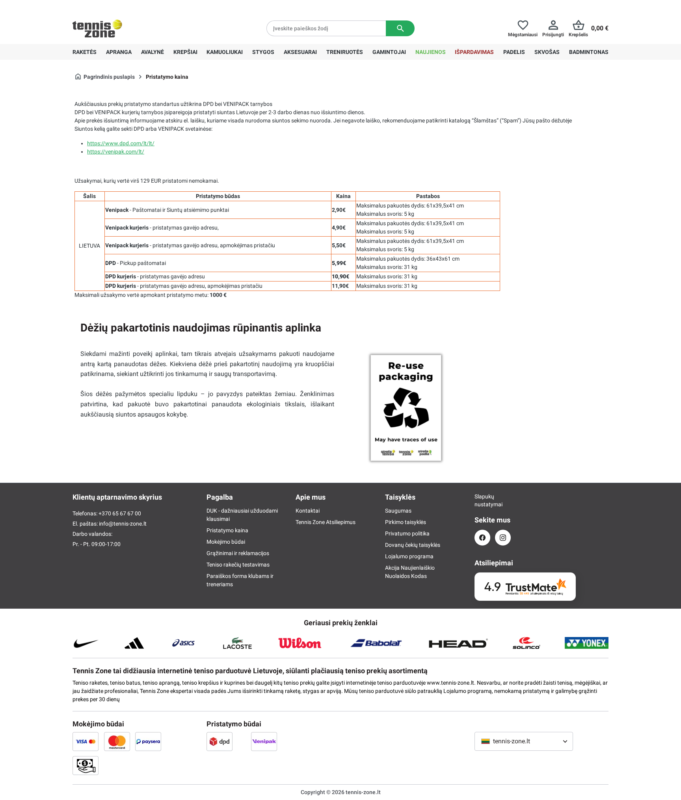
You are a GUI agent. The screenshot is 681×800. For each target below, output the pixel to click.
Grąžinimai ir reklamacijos (238, 553)
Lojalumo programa (409, 556)
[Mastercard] (117, 741)
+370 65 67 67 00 (131, 6)
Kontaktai (308, 510)
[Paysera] (148, 741)
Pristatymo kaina (227, 530)
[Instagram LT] (503, 538)
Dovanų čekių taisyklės (412, 545)
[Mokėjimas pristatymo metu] (86, 765)
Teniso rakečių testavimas (238, 564)
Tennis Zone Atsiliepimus (325, 522)
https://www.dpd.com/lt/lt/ (120, 143)
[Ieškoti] (400, 28)
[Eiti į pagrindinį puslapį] (97, 28)
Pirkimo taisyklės (405, 522)
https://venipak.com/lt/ (115, 151)
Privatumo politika (407, 533)
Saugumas (398, 510)
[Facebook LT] (482, 538)
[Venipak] (264, 741)
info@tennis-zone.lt (123, 523)
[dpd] (220, 741)
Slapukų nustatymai (482, 500)
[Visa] (86, 741)
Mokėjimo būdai (226, 542)
